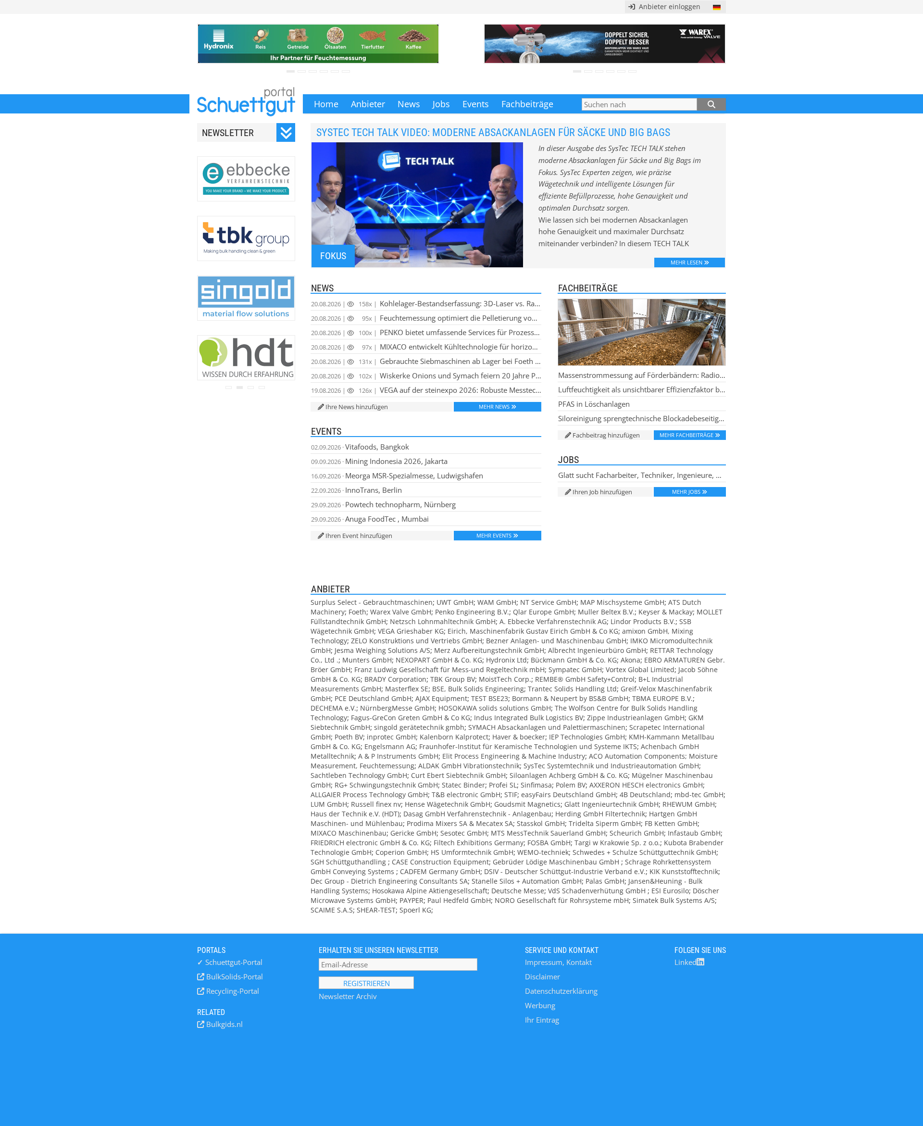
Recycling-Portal (231, 991)
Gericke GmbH (413, 833)
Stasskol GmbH (541, 823)
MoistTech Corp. (505, 679)
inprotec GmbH (391, 736)
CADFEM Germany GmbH (440, 871)
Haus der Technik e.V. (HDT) (355, 813)
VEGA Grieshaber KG (411, 631)
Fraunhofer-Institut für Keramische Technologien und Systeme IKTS (528, 746)
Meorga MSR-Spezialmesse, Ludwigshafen (397, 475)
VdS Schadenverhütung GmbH (598, 890)
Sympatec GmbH (575, 669)
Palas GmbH (605, 881)
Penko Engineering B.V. (472, 611)
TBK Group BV (452, 679)
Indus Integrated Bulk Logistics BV (528, 717)
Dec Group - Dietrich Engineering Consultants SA (389, 881)
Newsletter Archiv (348, 996)
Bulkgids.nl (223, 1024)
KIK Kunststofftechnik (683, 871)
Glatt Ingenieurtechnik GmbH (611, 804)
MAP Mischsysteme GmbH (622, 602)
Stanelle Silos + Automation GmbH (527, 881)
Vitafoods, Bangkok (360, 446)
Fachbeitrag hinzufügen (606, 435)
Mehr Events (493, 535)
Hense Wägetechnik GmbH (447, 804)
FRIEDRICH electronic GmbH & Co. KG (370, 842)
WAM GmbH (496, 602)
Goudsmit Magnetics (527, 804)
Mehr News (494, 406)
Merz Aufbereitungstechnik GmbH (489, 650)
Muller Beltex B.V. (606, 611)
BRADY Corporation (395, 679)
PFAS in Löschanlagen (594, 404)
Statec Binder (463, 784)
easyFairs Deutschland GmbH (568, 794)
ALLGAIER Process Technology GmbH (369, 794)
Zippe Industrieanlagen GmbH (636, 717)
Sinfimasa (536, 784)
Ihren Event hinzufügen (358, 535)
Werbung (540, 1005)
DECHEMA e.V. (333, 708)
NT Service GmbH (548, 602)
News (409, 104)
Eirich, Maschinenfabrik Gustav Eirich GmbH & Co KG (533, 631)
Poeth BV (349, 736)
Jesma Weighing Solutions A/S (382, 650)
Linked (685, 962)
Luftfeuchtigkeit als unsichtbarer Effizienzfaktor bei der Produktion (642, 389)
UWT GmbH (455, 602)
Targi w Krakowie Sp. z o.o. (617, 842)
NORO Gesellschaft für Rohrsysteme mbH (562, 900)
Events (475, 104)
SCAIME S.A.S (332, 909)
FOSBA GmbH (549, 842)
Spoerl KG (415, 909)
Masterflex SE (406, 688)
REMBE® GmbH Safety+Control (585, 679)
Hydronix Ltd (506, 659)
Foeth (357, 611)
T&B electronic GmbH (466, 794)
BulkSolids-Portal (233, 976)
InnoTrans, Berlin (356, 490)
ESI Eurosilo (670, 890)
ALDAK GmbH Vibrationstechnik (469, 765)
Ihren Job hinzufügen (602, 492)
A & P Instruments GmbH (398, 756)
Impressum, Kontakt (558, 962)
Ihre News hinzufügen (356, 406)
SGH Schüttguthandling (349, 861)
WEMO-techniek (543, 852)
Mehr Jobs (686, 491)
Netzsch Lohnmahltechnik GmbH (443, 621)
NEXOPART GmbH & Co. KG (439, 659)
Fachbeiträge (527, 104)
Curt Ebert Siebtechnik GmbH (458, 775)
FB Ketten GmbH (671, 823)
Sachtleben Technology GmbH (359, 775)
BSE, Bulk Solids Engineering (478, 688)
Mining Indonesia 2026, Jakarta (379, 461)
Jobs (441, 104)
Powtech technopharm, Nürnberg (383, 504)
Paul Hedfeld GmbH (459, 900)
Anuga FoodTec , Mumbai (370, 519)
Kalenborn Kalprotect (454, 736)
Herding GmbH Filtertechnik (600, 813)
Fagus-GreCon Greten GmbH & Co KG (410, 717)
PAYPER (411, 900)
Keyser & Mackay (665, 611)
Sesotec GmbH (463, 833)
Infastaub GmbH (694, 833)
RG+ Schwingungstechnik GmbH (386, 784)
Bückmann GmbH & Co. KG (574, 659)
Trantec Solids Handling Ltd (572, 688)
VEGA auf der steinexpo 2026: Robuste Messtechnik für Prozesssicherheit (426, 390)
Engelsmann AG (389, 746)
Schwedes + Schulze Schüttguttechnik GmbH (644, 852)
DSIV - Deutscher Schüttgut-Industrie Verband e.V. (565, 871)
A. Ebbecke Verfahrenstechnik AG (553, 621)
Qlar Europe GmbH (543, 611)
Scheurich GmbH (637, 833)
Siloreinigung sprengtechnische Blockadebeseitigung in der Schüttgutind (642, 418)
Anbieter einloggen (667, 6)
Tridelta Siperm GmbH (605, 823)
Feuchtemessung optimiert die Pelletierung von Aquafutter (426, 318)
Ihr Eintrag (542, 1020)
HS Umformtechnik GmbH (472, 852)
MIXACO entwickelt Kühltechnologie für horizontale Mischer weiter (426, 346)
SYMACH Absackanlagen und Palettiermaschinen (546, 727)
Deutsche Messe (517, 890)
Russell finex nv (376, 804)
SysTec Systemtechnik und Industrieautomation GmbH (611, 765)
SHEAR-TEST (376, 909)
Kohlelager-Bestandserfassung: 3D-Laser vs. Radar (426, 303)
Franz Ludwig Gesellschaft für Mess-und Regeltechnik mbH (449, 669)
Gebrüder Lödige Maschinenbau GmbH (557, 861)
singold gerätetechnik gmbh (419, 727)
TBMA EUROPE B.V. (662, 698)
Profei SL (503, 784)
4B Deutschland (645, 794)
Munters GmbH (367, 659)
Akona (630, 659)
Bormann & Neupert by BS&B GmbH (570, 698)
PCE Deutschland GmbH (373, 698)
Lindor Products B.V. (643, 621)
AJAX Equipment (441, 698)
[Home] (246, 103)
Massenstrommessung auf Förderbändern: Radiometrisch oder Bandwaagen (642, 375)
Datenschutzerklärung (561, 991)
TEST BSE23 (489, 698)
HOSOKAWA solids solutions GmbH (494, 708)
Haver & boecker (518, 736)
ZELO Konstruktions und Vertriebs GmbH (416, 640)
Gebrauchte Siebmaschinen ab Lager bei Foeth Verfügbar (426, 361)
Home (326, 104)
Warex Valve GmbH (400, 611)
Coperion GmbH (401, 852)
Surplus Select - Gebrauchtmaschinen (372, 602)
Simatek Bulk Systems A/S (674, 900)
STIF (510, 794)
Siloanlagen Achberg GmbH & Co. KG (569, 775)
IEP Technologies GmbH (587, 736)
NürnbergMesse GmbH (397, 708)
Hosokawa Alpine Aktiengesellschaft (429, 890)
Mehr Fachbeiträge (686, 434)
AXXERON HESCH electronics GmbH (646, 784)
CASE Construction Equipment (440, 861)
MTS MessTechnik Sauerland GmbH (548, 833)
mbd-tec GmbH (698, 794)
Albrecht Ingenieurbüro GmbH (597, 650)
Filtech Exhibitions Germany (479, 842)
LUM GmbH (329, 804)
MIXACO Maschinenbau (349, 833)
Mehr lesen (686, 262)
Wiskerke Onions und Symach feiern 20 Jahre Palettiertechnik (426, 375)
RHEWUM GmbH (688, 804)
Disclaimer (542, 976)
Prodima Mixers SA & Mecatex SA (460, 823)
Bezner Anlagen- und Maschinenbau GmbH (556, 640)
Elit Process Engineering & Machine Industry (513, 756)
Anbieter (368, 104)
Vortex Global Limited (640, 669)
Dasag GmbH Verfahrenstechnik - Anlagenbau (477, 813)
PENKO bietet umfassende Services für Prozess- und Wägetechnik (426, 332)
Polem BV (571, 784)
